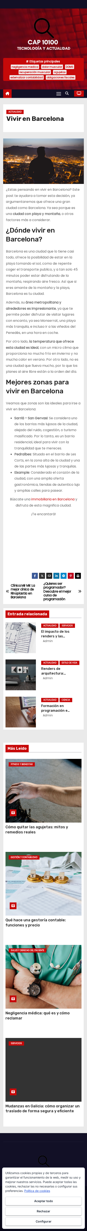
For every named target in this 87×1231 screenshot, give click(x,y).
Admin (47, 641)
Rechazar (43, 1211)
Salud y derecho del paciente (27, 950)
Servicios (67, 625)
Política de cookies (37, 1191)
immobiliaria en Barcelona (53, 499)
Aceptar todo (43, 1201)
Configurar (44, 1221)
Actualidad (15, 111)
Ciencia (66, 700)
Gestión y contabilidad (24, 857)
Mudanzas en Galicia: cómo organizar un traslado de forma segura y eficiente (42, 1109)
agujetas (60, 72)
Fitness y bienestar (22, 764)
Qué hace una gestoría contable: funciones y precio (35, 922)
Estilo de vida (69, 662)
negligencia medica (25, 67)
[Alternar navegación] (58, 93)
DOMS (69, 67)
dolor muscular (52, 67)
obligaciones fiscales (61, 77)
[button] (68, 93)
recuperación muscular (34, 72)
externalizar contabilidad (26, 77)
